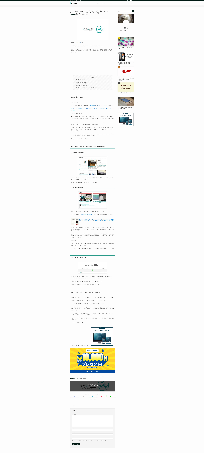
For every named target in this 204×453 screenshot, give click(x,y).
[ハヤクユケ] (74, 3)
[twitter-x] (129, 0)
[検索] (133, 0)
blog (77, 378)
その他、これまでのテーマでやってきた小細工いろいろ (87, 87)
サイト (73, 436)
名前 (73, 428)
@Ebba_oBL (78, 42)
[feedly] (130, 0)
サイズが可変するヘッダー (81, 85)
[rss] (131, 0)
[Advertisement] (92, 63)
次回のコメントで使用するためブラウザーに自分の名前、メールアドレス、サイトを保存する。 (90, 440)
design (80, 378)
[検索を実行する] (133, 11)
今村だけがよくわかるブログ (87, 214)
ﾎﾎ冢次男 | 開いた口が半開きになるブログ (97, 105)
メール (73, 432)
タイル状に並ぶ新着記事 (82, 82)
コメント (74, 414)
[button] (74, 396)
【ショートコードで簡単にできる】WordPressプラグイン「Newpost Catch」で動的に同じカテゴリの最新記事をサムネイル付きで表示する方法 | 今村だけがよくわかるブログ (96, 221)
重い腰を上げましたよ (80, 79)
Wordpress (73, 14)
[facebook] (127, 0)
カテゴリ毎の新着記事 (82, 83)
